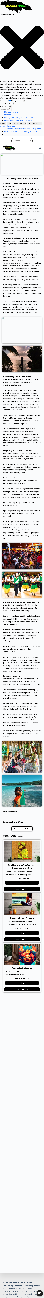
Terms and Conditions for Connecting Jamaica (23, 129)
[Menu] (22, 148)
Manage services (11, 115)
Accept (3, 123)
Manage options (11, 112)
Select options (22, 889)
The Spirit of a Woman (22, 968)
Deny (9, 123)
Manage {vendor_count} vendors (18, 117)
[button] (22, 48)
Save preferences (34, 123)
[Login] (40, 148)
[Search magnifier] (30, 140)
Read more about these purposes (18, 120)
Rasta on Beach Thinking (22, 918)
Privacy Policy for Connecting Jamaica (20, 131)
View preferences (19, 123)
